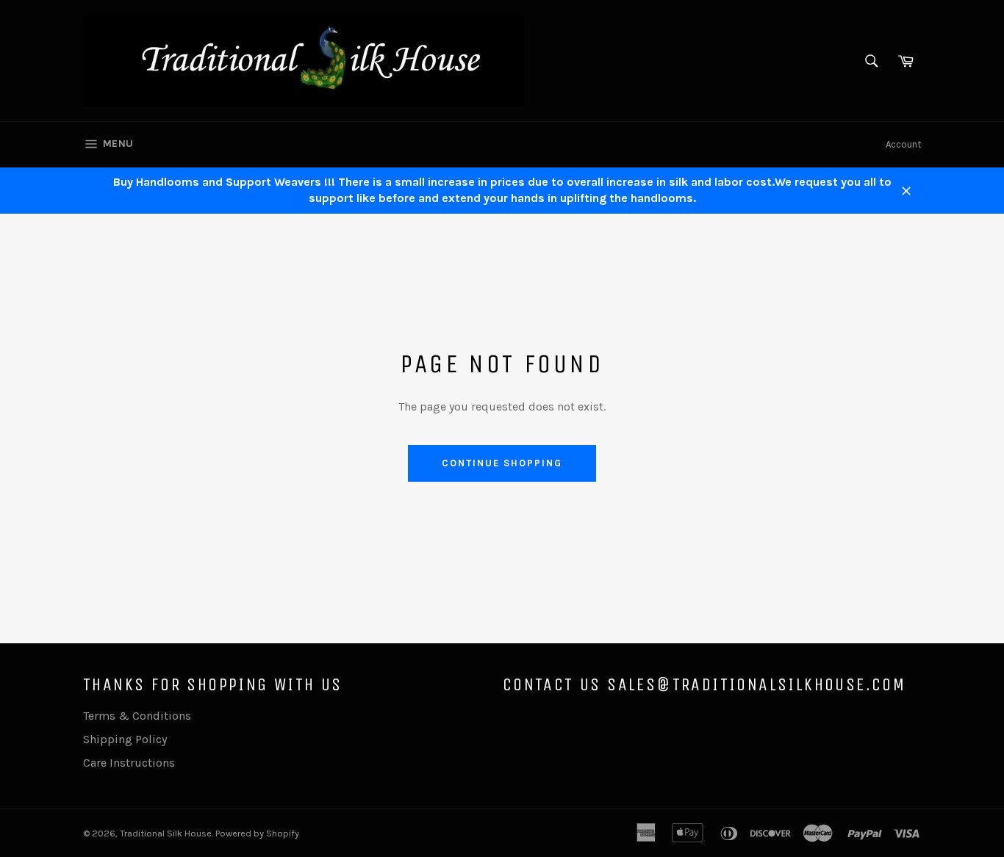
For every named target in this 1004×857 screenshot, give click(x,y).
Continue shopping (502, 463)
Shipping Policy (125, 739)
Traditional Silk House (166, 833)
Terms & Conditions (137, 716)
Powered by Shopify (257, 833)
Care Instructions (129, 763)
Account (903, 144)
